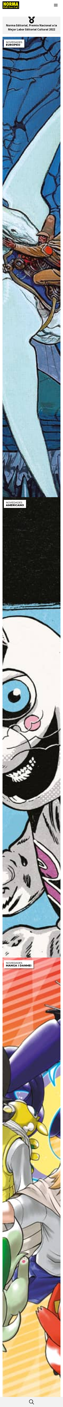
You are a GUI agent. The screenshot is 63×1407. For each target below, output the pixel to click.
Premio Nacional (40, 25)
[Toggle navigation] (55, 5)
